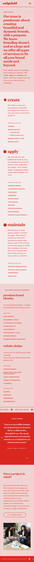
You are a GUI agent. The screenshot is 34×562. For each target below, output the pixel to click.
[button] (5, 437)
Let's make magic (14, 515)
